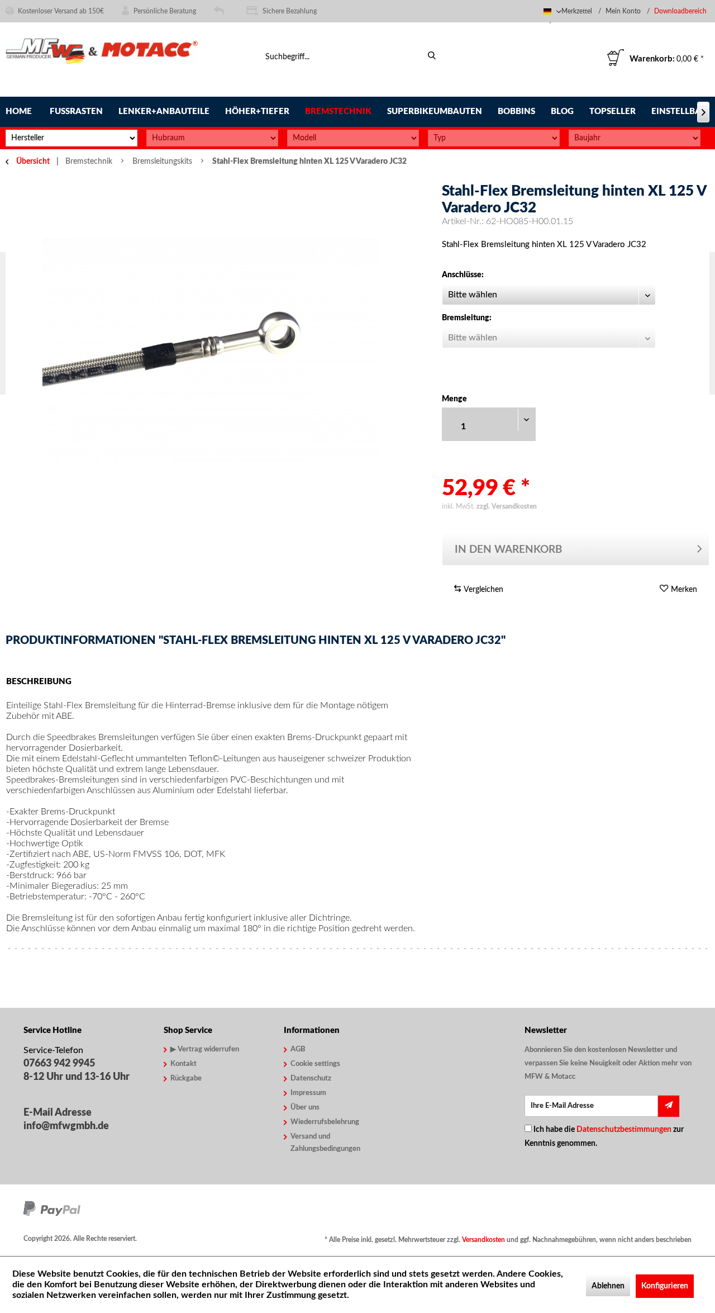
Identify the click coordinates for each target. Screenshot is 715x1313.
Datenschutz (310, 1078)
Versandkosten (483, 1239)
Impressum (308, 1093)
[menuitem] (681, 11)
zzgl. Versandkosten (506, 506)
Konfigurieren (664, 1286)
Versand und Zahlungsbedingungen (325, 1143)
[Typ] (494, 138)
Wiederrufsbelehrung (324, 1122)
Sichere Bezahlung (290, 11)
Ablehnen (608, 1286)
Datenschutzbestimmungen (623, 1130)
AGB (298, 1049)
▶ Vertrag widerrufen (204, 1049)
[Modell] (353, 138)
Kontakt (183, 1064)
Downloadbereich (680, 11)
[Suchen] (431, 56)
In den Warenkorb (509, 549)
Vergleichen (482, 590)
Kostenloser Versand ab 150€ (61, 11)
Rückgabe (186, 1078)
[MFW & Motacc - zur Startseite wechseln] (102, 60)
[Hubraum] (212, 138)
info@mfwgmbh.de (66, 1126)
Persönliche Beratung (165, 11)
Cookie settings (315, 1064)
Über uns (305, 1107)
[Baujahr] (634, 138)
